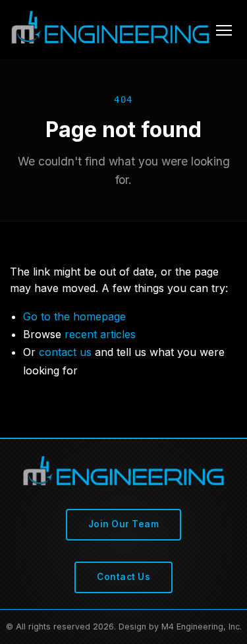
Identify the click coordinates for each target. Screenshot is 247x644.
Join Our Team (123, 524)
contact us (65, 352)
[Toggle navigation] (224, 30)
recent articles (100, 334)
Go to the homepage (74, 316)
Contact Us (123, 576)
